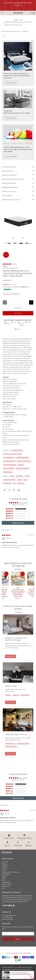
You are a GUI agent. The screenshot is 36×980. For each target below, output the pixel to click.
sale (14, 483)
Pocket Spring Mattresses (23, 468)
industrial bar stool (10, 743)
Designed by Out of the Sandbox (22, 953)
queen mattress (7, 483)
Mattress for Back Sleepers (23, 461)
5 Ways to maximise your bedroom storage (16, 639)
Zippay (4, 878)
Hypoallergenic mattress (9, 479)
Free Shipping (6, 874)
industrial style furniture (23, 743)
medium (20, 479)
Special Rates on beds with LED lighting (18, 564)
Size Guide (6, 280)
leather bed (15, 695)
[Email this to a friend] (19, 490)
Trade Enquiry (6, 882)
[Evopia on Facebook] (3, 906)
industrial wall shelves (11, 746)
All (21, 20)
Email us (4, 868)
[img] (6, 535)
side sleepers (21, 483)
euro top (27, 476)
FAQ (3, 880)
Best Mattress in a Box (17, 450)
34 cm (12, 476)
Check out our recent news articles (18, 607)
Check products (10, 82)
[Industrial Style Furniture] (18, 719)
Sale (3, 888)
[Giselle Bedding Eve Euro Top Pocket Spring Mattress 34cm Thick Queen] (18, 219)
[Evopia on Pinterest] (7, 906)
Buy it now (18, 313)
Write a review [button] (18, 523)
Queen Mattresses (8, 472)
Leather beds (11, 686)
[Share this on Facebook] (9, 490)
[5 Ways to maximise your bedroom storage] (18, 624)
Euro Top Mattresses (8, 457)
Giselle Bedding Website (9, 461)
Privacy (4, 870)
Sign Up (18, 939)
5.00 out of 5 (23, 503)
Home (16, 20)
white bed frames (25, 695)
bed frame (8, 695)
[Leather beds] (18, 672)
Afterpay (4, 876)
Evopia (5, 266)
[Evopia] (18, 13)
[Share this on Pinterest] (14, 490)
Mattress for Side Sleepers (10, 464)
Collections (5, 866)
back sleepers (19, 476)
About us (4, 864)
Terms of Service (7, 884)
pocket (25, 479)
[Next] (22, 238)
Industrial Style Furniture (16, 734)
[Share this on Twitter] (4, 490)
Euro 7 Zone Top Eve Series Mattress (12, 454)
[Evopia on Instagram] (9, 906)
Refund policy (6, 886)
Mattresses (20, 464)
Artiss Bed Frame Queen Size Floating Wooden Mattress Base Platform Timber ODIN (18, 593)
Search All (5, 862)
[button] (7, 264)
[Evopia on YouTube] (5, 906)
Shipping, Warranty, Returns (10, 872)
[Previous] (13, 238)
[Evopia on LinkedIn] (11, 906)
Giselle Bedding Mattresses (22, 457)
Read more (10, 656)
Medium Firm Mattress (9, 468)
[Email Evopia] (14, 906)
